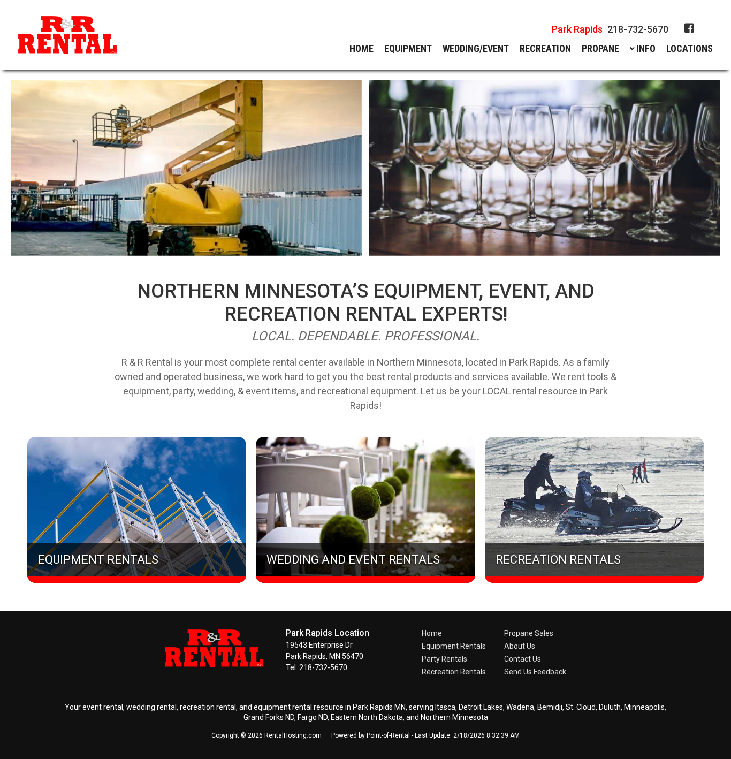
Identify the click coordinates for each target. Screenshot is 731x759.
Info (646, 49)
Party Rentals (444, 659)
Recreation (545, 49)
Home (361, 49)
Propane (600, 49)
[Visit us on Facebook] (689, 28)
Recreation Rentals (454, 671)
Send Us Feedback (535, 671)
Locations (689, 49)
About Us (519, 646)
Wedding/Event (476, 49)
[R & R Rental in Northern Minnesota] (67, 36)
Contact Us (522, 659)
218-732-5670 (610, 29)
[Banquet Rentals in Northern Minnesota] (544, 168)
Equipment (408, 49)
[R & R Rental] (221, 664)
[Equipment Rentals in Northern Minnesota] (186, 168)
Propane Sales (528, 633)
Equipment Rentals (454, 646)
